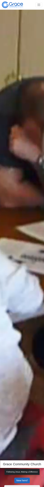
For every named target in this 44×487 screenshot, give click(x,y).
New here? (22, 480)
